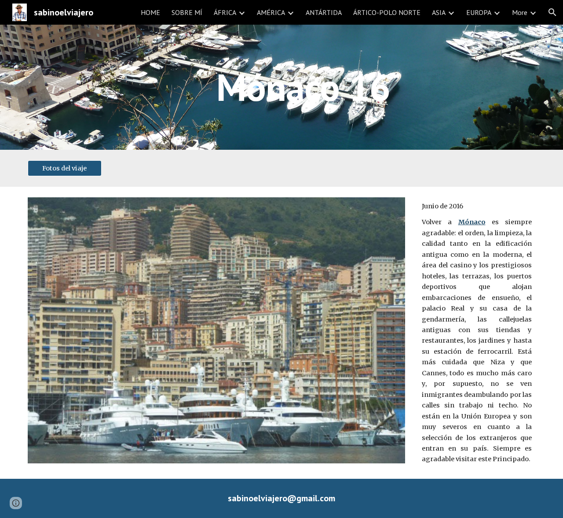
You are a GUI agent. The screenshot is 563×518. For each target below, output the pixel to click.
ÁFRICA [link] (225, 12)
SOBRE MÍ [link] (187, 12)
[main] (303, 87)
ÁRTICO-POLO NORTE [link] (386, 12)
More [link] (519, 12)
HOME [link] (150, 12)
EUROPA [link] (478, 12)
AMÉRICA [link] (271, 12)
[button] (552, 12)
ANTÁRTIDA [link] (324, 12)
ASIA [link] (439, 12)
